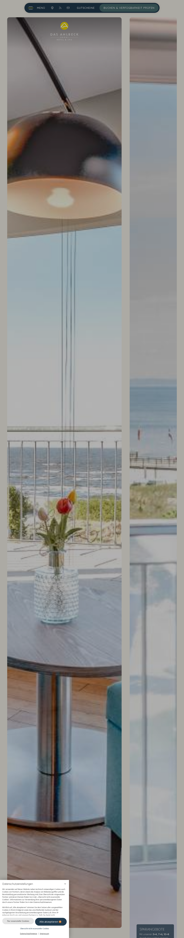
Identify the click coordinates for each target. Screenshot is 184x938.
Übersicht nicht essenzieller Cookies (34, 928)
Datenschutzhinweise (28, 933)
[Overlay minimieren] (65, 884)
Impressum (44, 933)
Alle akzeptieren (49, 921)
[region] (34, 901)
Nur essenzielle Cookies (18, 921)
